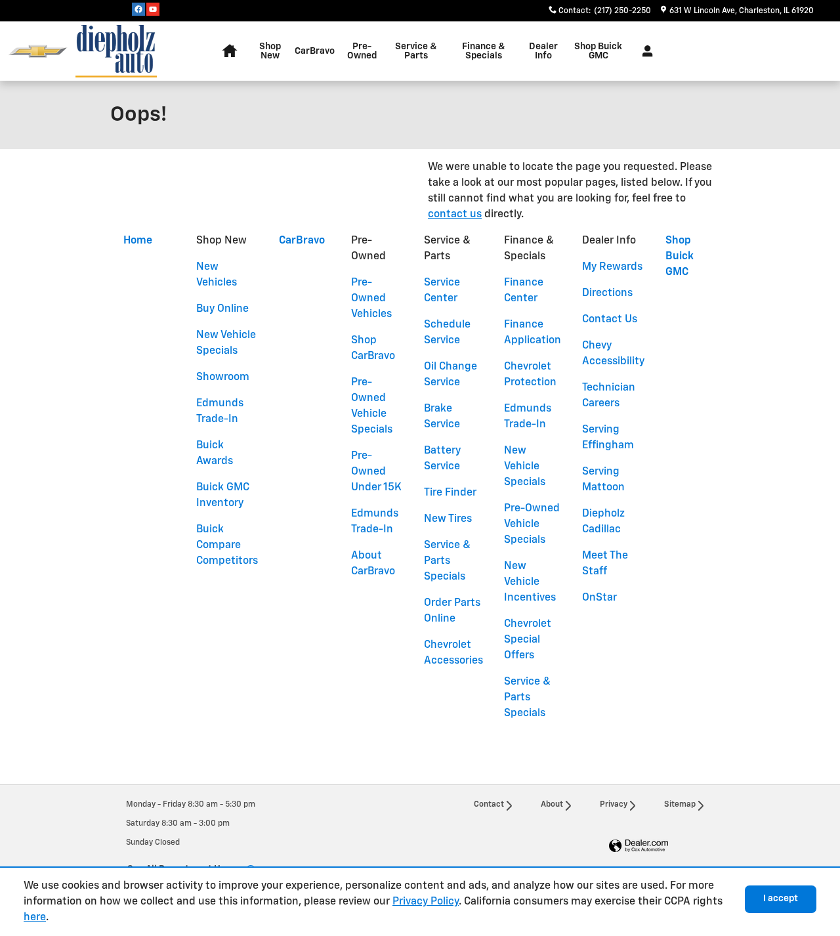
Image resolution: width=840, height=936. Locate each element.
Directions (607, 293)
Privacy (613, 805)
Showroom (222, 377)
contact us (455, 214)
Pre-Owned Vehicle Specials (532, 524)
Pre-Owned (362, 51)
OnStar (599, 598)
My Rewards (612, 267)
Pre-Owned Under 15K (376, 472)
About (552, 805)
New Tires (448, 519)
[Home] (38, 51)
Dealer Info (543, 51)
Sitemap (680, 805)
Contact (489, 805)
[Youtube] (152, 9)
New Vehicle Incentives (530, 582)
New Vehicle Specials (524, 467)
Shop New (270, 51)
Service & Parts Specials (447, 561)
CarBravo (315, 51)
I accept (780, 898)
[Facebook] (138, 9)
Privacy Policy (425, 902)
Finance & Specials (483, 51)
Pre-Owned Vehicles (371, 299)
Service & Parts (416, 51)
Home (137, 241)
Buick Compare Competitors (227, 545)
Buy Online (222, 309)
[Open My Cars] (644, 51)
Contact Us (609, 319)
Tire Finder (450, 493)
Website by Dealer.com (638, 846)
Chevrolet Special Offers (527, 640)
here (35, 917)
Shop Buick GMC (598, 51)
